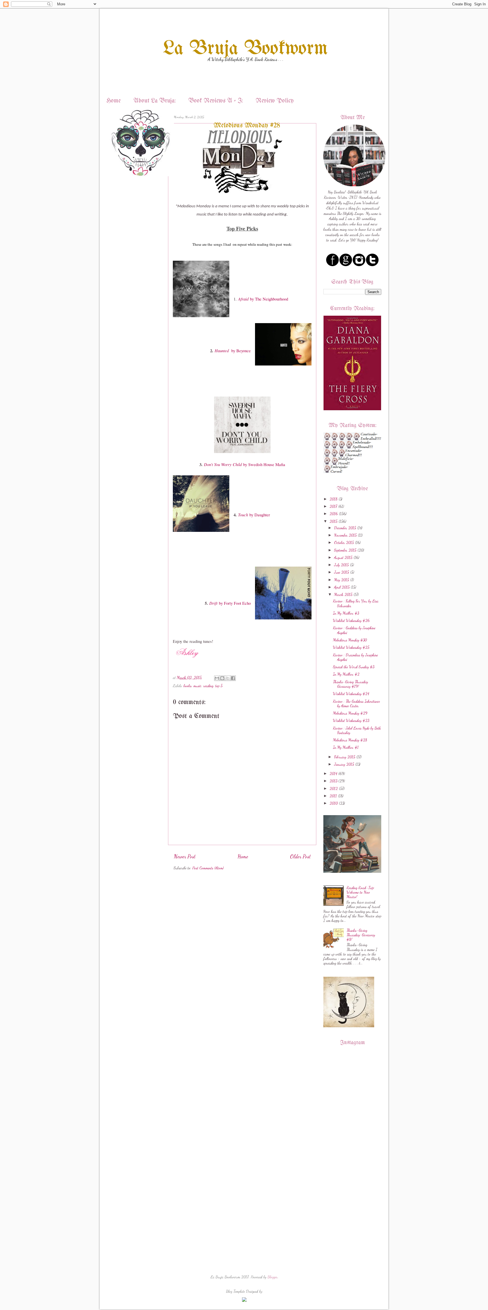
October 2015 (344, 542)
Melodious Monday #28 (350, 740)
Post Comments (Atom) (208, 868)
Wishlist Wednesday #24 (351, 693)
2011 (333, 796)
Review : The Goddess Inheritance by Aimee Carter (356, 703)
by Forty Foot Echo (230, 603)
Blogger (272, 1277)
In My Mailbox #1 (346, 747)
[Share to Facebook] (233, 678)
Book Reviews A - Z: (215, 101)
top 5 (219, 686)
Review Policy (275, 101)
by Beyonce (233, 350)
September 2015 (345, 550)
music (197, 686)
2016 (334, 514)
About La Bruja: (154, 101)
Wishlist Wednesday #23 (351, 720)
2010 (334, 803)
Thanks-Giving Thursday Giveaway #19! (350, 684)
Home (113, 101)
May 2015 (341, 580)
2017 (333, 506)
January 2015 (344, 764)
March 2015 (343, 594)
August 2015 (343, 557)
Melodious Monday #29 (350, 713)
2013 (333, 781)
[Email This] (217, 678)
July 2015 (341, 565)
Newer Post (184, 856)
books (187, 686)
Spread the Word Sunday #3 (353, 667)
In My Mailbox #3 (346, 613)
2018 (333, 499)
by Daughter (254, 514)
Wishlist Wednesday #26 (351, 620)
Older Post (300, 856)
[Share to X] (227, 678)
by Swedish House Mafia (244, 464)
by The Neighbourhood (263, 299)
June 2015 (341, 572)
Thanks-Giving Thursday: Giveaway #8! (361, 935)
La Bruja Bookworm (245, 49)
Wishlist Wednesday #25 (351, 647)
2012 (334, 788)
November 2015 (345, 535)
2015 (333, 521)
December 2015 (345, 528)
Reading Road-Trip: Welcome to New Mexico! (360, 892)
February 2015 (344, 757)
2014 (333, 773)
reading (208, 686)
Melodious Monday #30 (350, 640)
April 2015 (342, 587)
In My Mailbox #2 (346, 674)
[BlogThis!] (222, 678)
